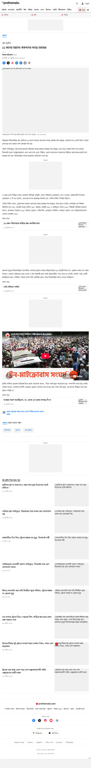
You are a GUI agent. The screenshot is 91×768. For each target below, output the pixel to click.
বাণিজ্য (30, 10)
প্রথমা (72, 709)
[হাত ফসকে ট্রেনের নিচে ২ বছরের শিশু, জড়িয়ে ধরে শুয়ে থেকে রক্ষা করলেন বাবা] (72, 627)
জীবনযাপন (61, 10)
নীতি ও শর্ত (49, 743)
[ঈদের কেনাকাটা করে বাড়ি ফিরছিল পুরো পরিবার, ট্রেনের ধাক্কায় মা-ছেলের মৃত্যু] (72, 600)
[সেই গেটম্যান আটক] (82, 288)
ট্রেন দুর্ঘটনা (28, 430)
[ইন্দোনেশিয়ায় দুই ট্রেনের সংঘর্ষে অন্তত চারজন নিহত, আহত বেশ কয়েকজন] (72, 653)
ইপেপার (66, 709)
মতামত (36, 10)
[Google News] (57, 720)
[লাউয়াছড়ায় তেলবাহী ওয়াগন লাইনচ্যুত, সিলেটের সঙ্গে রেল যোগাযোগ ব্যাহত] (72, 574)
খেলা (42, 10)
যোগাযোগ (59, 743)
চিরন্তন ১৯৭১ (58, 709)
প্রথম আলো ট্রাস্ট (40, 709)
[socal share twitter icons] (8, 64)
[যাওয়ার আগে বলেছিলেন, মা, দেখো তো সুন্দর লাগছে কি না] (82, 402)
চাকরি (55, 10)
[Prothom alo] (11, 3)
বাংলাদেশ (11, 10)
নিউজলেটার (69, 743)
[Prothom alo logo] (45, 704)
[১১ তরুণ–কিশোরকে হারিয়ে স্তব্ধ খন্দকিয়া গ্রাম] (82, 225)
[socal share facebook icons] (4, 64)
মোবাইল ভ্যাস (80, 709)
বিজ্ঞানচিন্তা (30, 709)
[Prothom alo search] (77, 3)
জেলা (4, 35)
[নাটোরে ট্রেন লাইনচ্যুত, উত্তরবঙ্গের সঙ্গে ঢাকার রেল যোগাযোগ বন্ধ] (72, 521)
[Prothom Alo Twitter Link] (41, 721)
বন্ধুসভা (49, 709)
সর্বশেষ (4, 10)
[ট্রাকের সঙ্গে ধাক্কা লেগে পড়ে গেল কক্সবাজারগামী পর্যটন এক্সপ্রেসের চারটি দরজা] (72, 680)
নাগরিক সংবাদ (9, 709)
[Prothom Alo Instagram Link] (46, 721)
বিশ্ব (25, 10)
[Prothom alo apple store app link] (53, 733)
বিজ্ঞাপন (30, 743)
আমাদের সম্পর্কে (19, 743)
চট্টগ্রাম (17, 430)
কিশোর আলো (20, 709)
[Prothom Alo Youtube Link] (52, 721)
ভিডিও (69, 10)
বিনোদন (48, 10)
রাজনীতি (19, 10)
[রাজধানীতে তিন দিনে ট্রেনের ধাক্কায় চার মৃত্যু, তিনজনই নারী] (72, 547)
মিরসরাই (7, 430)
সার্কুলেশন (39, 743)
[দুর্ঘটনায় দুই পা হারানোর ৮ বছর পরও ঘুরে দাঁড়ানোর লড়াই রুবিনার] (72, 495)
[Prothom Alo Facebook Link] (35, 721)
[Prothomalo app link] (37, 733)
